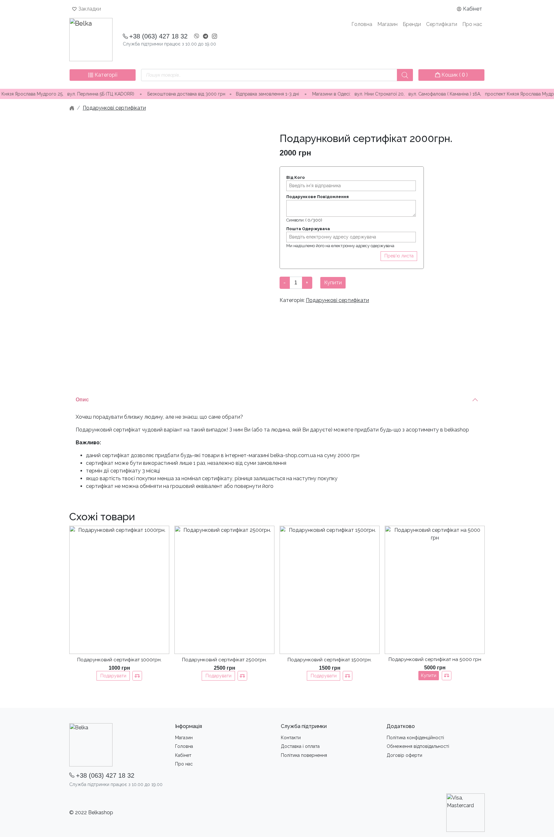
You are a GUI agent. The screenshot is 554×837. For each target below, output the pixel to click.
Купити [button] (428, 675)
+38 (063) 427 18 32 (158, 36)
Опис (82, 399)
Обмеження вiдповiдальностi (418, 746)
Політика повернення (304, 755)
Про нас (472, 24)
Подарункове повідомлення (317, 196)
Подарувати (113, 675)
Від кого (295, 177)
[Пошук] (405, 75)
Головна (361, 24)
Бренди (412, 24)
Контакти (291, 737)
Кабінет (472, 9)
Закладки (89, 9)
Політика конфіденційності (415, 737)
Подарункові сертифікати (114, 108)
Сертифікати (441, 24)
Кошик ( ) (454, 75)
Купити (333, 283)
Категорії (105, 75)
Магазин (387, 24)
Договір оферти (404, 755)
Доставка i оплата (300, 746)
